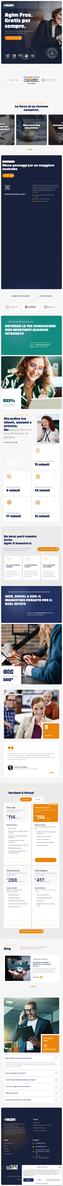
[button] (60, 1167)
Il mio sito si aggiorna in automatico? (17, 1086)
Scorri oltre (4, 391)
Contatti (6, 1148)
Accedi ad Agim (8, 1154)
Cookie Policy (38, 1183)
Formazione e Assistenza (40, 1130)
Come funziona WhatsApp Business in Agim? (20, 1080)
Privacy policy (45, 1183)
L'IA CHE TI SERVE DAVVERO (15, 220)
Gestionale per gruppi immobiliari (42, 1125)
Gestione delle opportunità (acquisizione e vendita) (31, 127)
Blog (5, 1146)
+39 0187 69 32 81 (40, 1143)
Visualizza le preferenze (53, 1180)
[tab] (38, 799)
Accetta (28, 1180)
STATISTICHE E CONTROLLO (10, 250)
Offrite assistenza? (11, 1093)
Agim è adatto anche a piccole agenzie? (18, 1058)
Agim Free (6, 1151)
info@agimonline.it (41, 1146)
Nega (39, 1180)
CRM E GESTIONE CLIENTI (14, 194)
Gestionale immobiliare (40, 959)
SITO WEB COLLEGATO (13, 277)
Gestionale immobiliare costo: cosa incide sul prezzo (43, 963)
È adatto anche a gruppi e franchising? (18, 1100)
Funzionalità (36, 1122)
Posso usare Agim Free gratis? (15, 1073)
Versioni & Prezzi (8, 1143)
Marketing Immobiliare (39, 1128)
